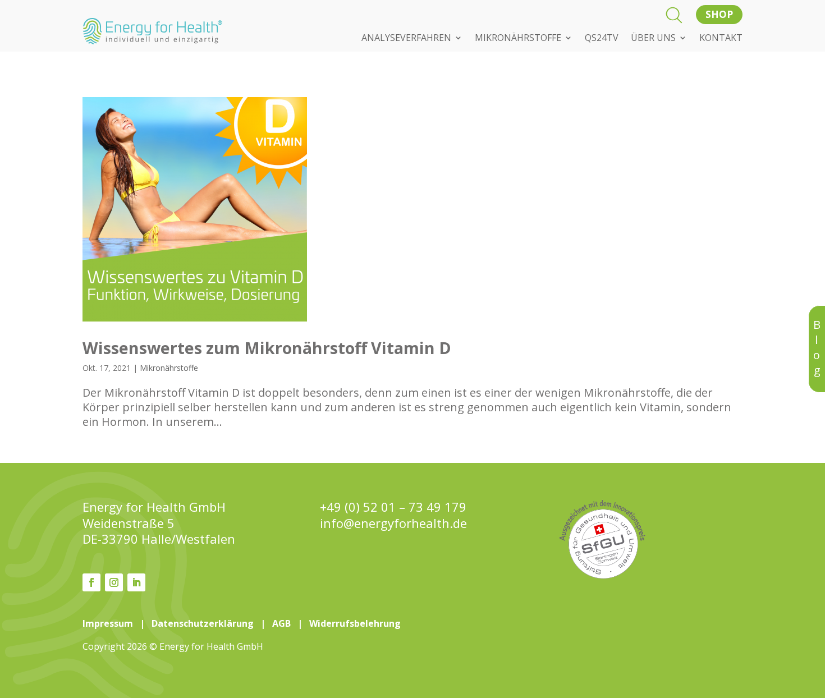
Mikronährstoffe (169, 367)
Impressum (107, 623)
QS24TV (601, 39)
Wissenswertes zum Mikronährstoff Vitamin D (266, 348)
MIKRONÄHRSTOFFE (518, 39)
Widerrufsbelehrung (355, 623)
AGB (281, 623)
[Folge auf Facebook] (91, 582)
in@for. (393, 523)
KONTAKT (720, 39)
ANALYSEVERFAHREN (406, 39)
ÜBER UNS (653, 39)
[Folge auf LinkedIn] (136, 582)
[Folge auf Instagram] (114, 582)
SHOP (719, 14)
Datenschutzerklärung (203, 623)
